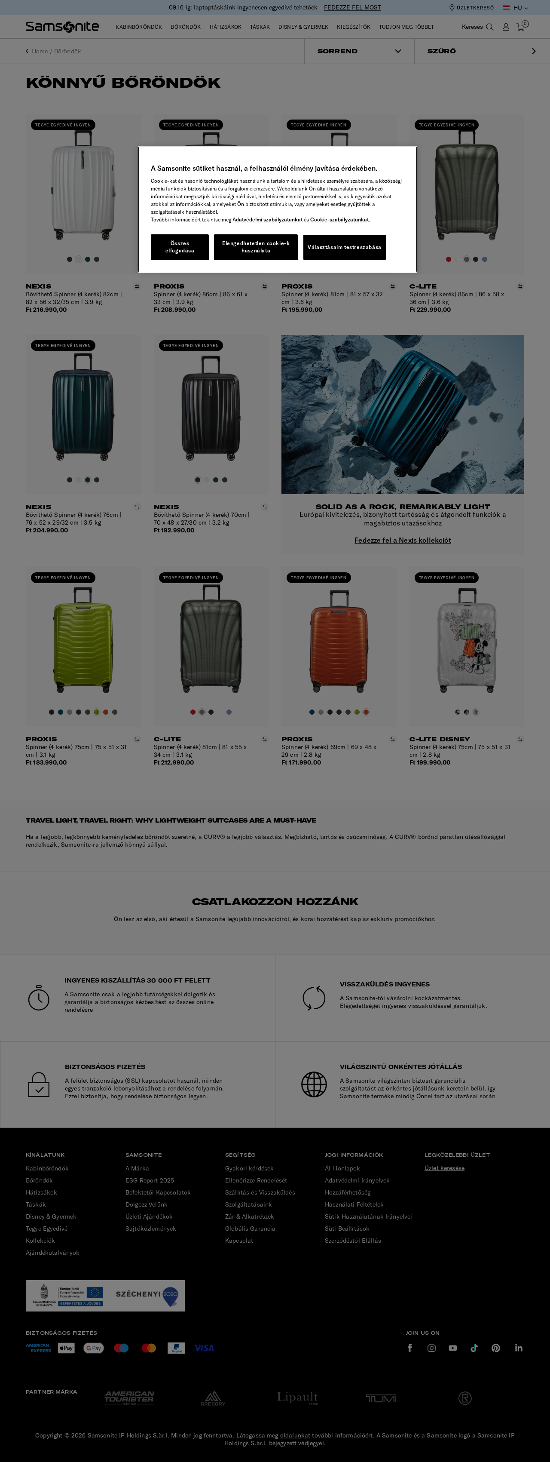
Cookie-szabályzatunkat (339, 219)
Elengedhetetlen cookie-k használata (256, 247)
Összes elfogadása (180, 247)
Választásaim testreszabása (345, 247)
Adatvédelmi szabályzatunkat (267, 219)
